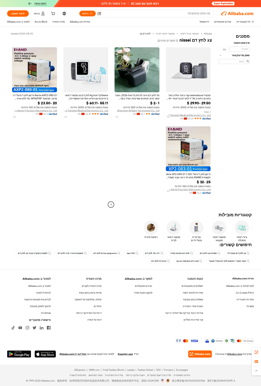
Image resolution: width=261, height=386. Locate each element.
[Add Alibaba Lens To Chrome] (200, 354)
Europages (182, 369)
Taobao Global (145, 369)
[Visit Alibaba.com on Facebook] (49, 328)
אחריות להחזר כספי (193, 292)
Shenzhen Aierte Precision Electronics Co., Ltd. (34, 110)
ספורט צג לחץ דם (208, 253)
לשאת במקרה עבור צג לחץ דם (32, 253)
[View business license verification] (162, 380)
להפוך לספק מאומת (40, 306)
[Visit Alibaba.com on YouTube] (20, 328)
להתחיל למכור (43, 292)
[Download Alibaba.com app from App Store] (45, 354)
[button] (99, 13)
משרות (250, 306)
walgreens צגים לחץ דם (105, 253)
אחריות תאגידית (245, 299)
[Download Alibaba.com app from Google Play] (19, 354)
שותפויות (46, 313)
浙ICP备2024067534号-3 (221, 380)
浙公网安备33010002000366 (188, 380)
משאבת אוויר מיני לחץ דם (70, 253)
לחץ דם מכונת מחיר (179, 253)
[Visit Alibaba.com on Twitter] (34, 328)
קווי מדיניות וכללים (193, 319)
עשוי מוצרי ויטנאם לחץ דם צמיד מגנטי (227, 261)
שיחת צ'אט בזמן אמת (90, 292)
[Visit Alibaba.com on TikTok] (13, 328)
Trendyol (168, 369)
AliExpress (80, 369)
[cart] (52, 14)
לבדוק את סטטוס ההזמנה (37, 299)
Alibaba (208, 33)
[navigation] (234, 119)
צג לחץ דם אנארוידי (236, 253)
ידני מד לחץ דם (152, 253)
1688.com (94, 369)
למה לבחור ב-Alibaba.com (240, 286)
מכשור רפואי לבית (165, 33)
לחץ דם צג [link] (145, 33)
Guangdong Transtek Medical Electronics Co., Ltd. (188, 115)
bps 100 (131, 253)
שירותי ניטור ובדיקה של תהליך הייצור (184, 313)
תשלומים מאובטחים (192, 286)
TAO (158, 369)
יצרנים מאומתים (143, 286)
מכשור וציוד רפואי (189, 33)
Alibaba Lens (234, 354)
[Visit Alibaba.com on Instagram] (27, 328)
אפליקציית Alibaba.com (72, 354)
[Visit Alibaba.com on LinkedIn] (41, 328)
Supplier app (125, 354)
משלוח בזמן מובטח (193, 299)
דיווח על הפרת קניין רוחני (89, 313)
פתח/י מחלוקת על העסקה (88, 299)
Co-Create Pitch (245, 292)
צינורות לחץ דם (158, 261)
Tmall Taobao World (113, 369)
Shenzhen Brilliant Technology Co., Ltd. (138, 110)
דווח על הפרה (94, 319)
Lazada (130, 369)
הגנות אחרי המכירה (193, 306)
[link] (256, 352)
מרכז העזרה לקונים (92, 286)
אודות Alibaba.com (243, 278)
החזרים (98, 306)
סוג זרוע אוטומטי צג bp (187, 261)
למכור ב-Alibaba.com (39, 286)
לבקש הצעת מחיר (143, 292)
